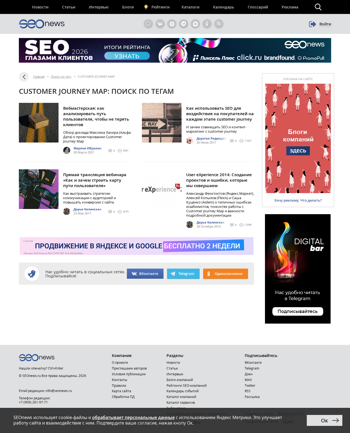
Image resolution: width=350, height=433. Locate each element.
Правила (119, 385)
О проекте (120, 362)
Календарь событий (183, 391)
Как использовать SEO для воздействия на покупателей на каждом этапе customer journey (220, 113)
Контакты (119, 379)
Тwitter (250, 385)
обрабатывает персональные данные (133, 417)
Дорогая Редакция (211, 138)
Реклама (290, 7)
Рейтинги (160, 7)
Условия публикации (129, 374)
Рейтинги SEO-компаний (187, 385)
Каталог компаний (181, 396)
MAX (248, 379)
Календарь (223, 7)
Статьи (68, 7)
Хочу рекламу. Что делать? (298, 200)
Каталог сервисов (181, 402)
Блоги (128, 7)
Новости (40, 7)
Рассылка (252, 396)
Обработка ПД (123, 396)
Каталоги (190, 7)
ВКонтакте (148, 273)
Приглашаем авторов (129, 368)
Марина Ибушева (88, 148)
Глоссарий (258, 7)
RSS (247, 391)
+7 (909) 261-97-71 (33, 402)
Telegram (252, 368)
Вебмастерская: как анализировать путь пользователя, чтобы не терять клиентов (96, 116)
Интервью (99, 7)
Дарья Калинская (87, 209)
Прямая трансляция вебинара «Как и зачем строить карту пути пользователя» (94, 180)
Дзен (249, 374)
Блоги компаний (180, 379)
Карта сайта (121, 391)
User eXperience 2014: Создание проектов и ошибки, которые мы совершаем (219, 180)
